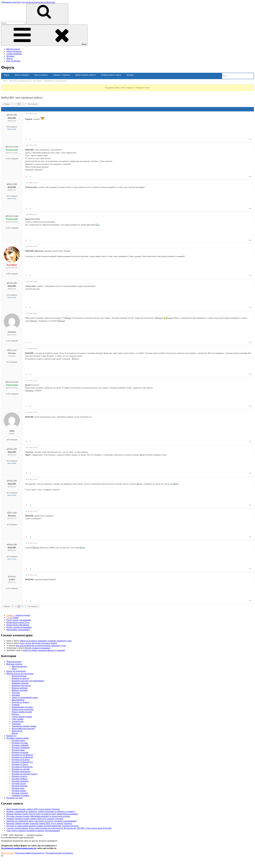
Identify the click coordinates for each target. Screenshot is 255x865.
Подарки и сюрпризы (61, 75)
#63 (250, 208)
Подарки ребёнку (19, 779)
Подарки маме (18, 750)
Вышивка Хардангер (21, 685)
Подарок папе (18, 788)
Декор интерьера (14, 51)
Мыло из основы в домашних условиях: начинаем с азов (45, 641)
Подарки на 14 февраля (22, 755)
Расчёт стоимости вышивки (37, 648)
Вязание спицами (20, 690)
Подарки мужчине (20, 752)
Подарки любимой (20, 745)
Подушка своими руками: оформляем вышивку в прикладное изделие (38, 816)
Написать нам (7, 853)
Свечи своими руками (22, 716)
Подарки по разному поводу (24, 774)
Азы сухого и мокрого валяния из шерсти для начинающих (33, 830)
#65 (250, 275)
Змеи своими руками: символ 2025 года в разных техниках (33, 809)
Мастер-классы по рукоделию (19, 673)
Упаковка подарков (20, 795)
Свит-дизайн (17, 719)
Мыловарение (18, 700)
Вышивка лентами (20, 683)
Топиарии (16, 724)
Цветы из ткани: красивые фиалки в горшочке (44, 650)
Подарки (10, 56)
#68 (250, 374)
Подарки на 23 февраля (22, 757)
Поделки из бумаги (20, 702)
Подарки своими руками (17, 738)
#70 (250, 441)
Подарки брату (18, 740)
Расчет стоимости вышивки (19, 627)
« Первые (6, 104)
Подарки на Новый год (22, 762)
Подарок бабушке (20, 786)
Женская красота (19, 666)
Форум (9, 58)
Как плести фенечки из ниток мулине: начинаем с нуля (41, 645)
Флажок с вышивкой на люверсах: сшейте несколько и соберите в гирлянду (40, 811)
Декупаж (16, 692)
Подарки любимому (21, 747)
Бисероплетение (19, 676)
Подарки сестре (19, 783)
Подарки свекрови (20, 781)
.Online (12, 617)
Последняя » (33, 104)
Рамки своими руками (22, 712)
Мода (14, 669)
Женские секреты (14, 664)
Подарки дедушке (20, 743)
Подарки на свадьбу (21, 769)
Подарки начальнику (21, 771)
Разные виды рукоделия (22, 709)
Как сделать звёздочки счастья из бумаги (38, 643)
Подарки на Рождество (22, 767)
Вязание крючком (20, 688)
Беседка (130, 75)
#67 (250, 342)
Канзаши (16, 695)
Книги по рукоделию (16, 671)
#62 (250, 176)
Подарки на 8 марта (21, 759)
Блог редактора (13, 61)
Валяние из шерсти (20, 678)
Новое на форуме (22, 75)
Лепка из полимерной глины (25, 697)
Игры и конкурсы (41, 75)
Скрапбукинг (18, 721)
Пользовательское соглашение (59, 853)
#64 (250, 240)
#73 (250, 537)
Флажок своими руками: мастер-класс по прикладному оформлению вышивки (42, 814)
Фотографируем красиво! (23, 728)
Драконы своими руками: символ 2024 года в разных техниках (34, 818)
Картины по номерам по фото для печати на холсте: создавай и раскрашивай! (41, 821)
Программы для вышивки (18, 629)
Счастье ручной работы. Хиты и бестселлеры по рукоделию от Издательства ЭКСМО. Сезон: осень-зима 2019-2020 (59, 828)
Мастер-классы (13, 49)
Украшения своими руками (24, 726)
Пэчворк (16, 704)
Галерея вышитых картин (111, 75)
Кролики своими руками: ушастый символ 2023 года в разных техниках (39, 823)
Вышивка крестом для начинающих (28, 681)
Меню (84, 44)
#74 (250, 569)
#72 (250, 505)
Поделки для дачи (14, 798)
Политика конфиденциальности (29, 853)
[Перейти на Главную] (28, 2)
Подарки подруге (19, 776)
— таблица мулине (18, 615)
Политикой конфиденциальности (18, 848)
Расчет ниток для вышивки (18, 620)
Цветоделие (17, 731)
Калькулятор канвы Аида (17, 622)
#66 (250, 307)
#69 (250, 406)
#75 (250, 600)
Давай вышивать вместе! (85, 75)
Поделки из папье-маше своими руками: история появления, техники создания (42, 826)
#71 (250, 473)
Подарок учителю (20, 793)
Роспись (15, 714)
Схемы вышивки (14, 54)
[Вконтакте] (2, 856)
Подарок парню (19, 790)
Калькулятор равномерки (17, 625)
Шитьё (15, 733)
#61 (250, 139)
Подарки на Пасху (20, 764)
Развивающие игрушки (22, 707)
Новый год (11, 736)
